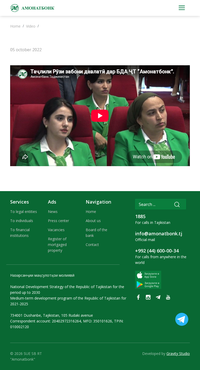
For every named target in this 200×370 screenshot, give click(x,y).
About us (93, 220)
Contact (92, 244)
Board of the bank (96, 232)
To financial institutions (20, 232)
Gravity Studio (178, 353)
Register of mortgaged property (57, 244)
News (53, 211)
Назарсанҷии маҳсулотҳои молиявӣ (42, 275)
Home (15, 26)
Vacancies (56, 229)
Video (30, 26)
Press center (58, 220)
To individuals (21, 220)
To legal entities (23, 211)
